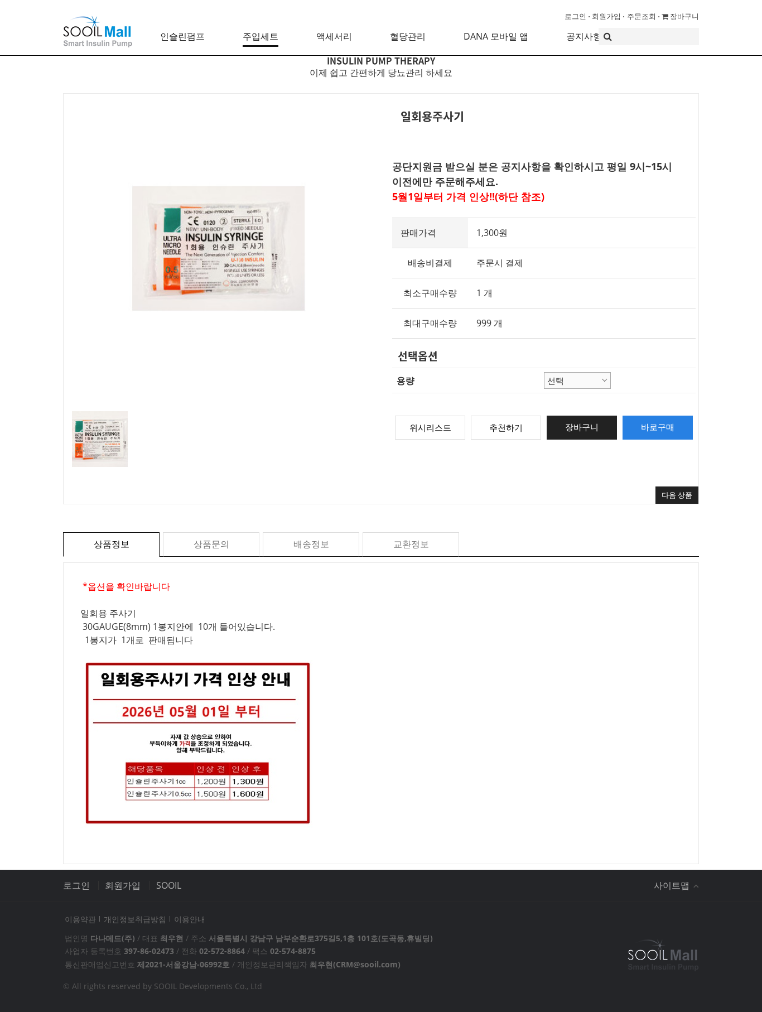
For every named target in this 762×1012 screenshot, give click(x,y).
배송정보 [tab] (311, 544)
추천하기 (506, 427)
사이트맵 (673, 885)
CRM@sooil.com (367, 964)
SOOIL (168, 885)
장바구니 (683, 16)
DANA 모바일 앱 (496, 36)
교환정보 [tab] (411, 544)
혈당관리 (408, 36)
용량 (405, 380)
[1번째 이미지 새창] (100, 438)
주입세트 (260, 36)
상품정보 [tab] (111, 544)
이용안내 (189, 919)
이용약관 (80, 919)
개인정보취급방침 (135, 919)
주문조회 (641, 16)
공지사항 (584, 36)
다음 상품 (677, 495)
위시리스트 (430, 427)
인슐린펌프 (182, 36)
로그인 (575, 16)
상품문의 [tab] (211, 544)
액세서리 (334, 36)
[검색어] (649, 36)
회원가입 (606, 16)
